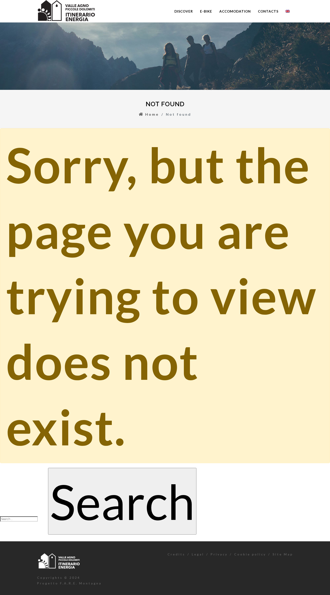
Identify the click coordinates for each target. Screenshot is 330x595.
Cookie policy (250, 554)
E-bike (206, 11)
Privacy (219, 554)
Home (151, 114)
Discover (183, 11)
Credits (176, 554)
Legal (198, 554)
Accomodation (235, 11)
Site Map (283, 554)
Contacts (268, 11)
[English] (287, 11)
